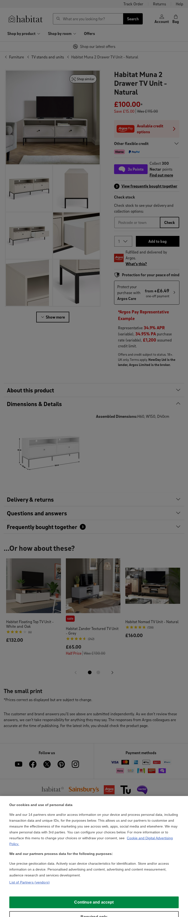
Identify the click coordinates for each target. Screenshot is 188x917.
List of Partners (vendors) (29, 882)
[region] (94, 856)
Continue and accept (94, 902)
